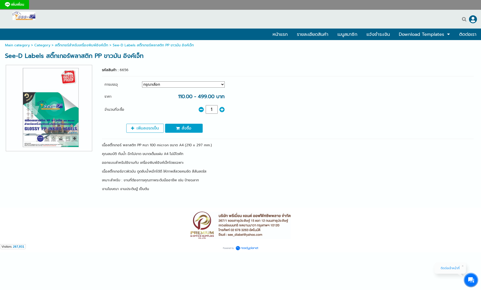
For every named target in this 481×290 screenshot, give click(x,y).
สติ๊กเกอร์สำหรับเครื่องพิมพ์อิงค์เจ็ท (81, 45)
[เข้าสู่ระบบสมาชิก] (473, 19)
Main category (17, 45)
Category (42, 45)
